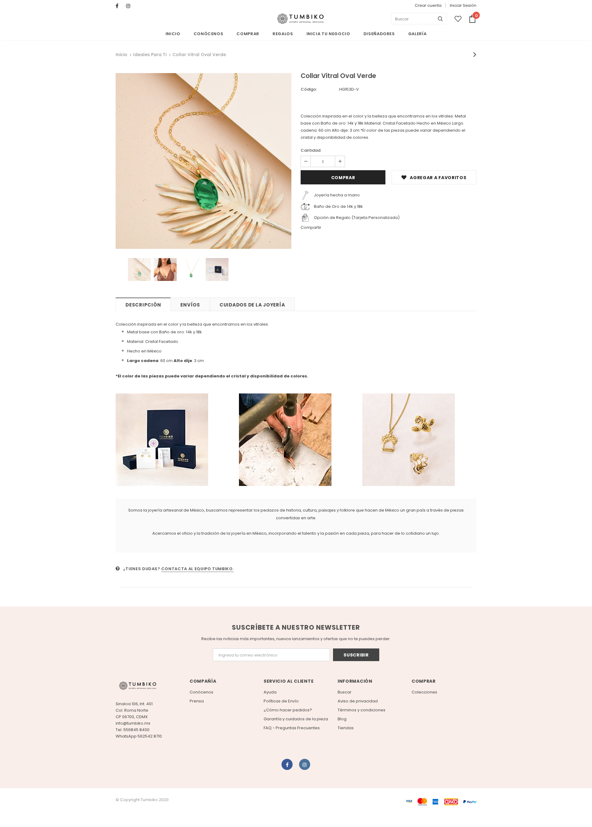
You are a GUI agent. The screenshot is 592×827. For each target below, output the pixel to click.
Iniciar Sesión (463, 5)
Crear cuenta (428, 5)
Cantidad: (311, 150)
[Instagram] (130, 6)
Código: (309, 89)
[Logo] (300, 19)
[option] (203, 161)
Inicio (121, 54)
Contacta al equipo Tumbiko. (197, 569)
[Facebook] (119, 6)
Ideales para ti (149, 54)
